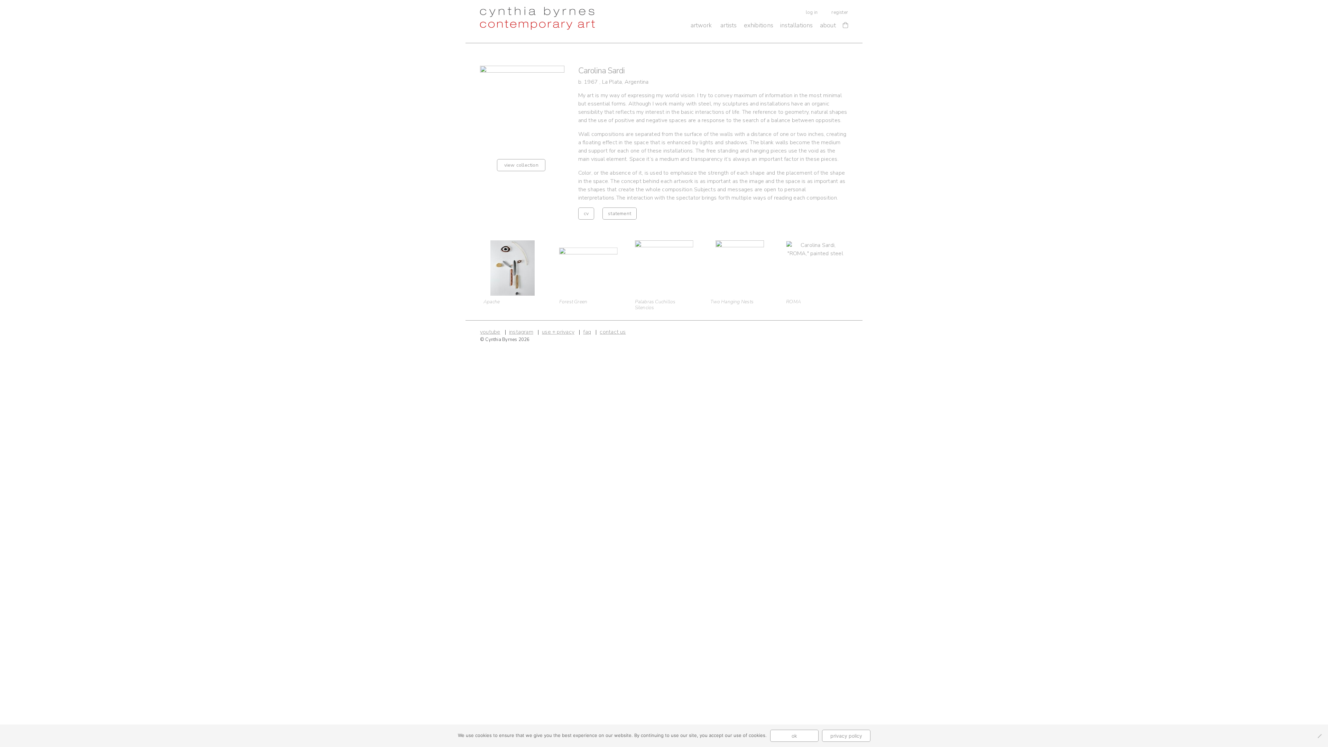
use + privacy (558, 332)
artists (728, 25)
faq (587, 332)
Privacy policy (846, 736)
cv (586, 213)
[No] (1319, 735)
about (828, 25)
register (839, 12)
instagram (521, 332)
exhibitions (758, 25)
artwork (701, 25)
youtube (490, 332)
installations (796, 25)
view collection (521, 165)
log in (812, 12)
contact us (613, 332)
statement (619, 213)
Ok (794, 736)
